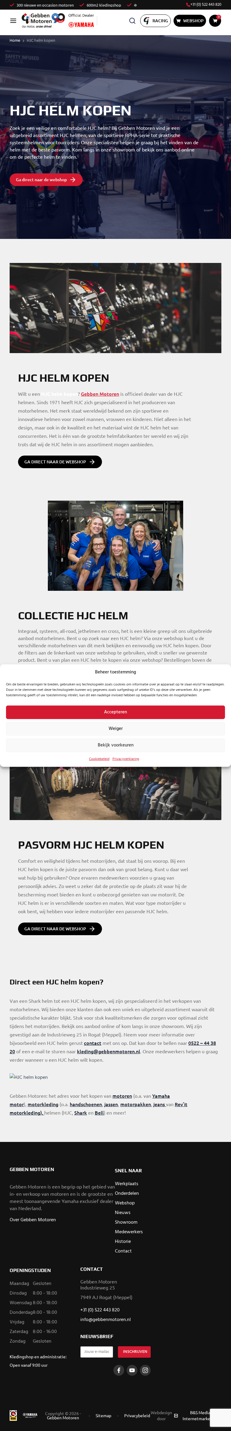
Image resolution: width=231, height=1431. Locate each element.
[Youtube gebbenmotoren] (132, 1370)
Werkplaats (126, 1184)
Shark (80, 1112)
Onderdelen (127, 1194)
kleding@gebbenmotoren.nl (108, 1051)
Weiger (116, 728)
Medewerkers (129, 1232)
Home (15, 40)
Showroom (126, 1222)
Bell (99, 1112)
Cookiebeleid (99, 759)
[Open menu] (13, 20)
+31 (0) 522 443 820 (205, 5)
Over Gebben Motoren (33, 1220)
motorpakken (135, 1104)
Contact (123, 1251)
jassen (111, 1104)
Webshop (125, 1203)
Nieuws (123, 1213)
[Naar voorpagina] (43, 20)
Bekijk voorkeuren (116, 745)
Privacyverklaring (125, 759)
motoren (122, 1095)
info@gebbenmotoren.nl (105, 1320)
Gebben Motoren (100, 393)
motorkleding (43, 1104)
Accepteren (115, 712)
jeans (159, 1104)
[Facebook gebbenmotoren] (118, 1370)
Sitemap (103, 1415)
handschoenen (86, 1104)
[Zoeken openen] (132, 20)
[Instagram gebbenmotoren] (145, 1370)
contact (92, 1042)
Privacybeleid (137, 1415)
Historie (123, 1242)
